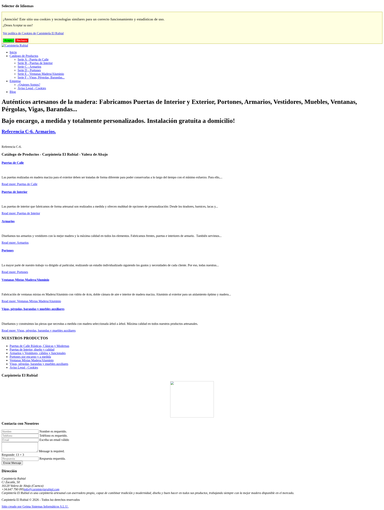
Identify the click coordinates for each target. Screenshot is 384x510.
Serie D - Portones (29, 70)
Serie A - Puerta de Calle (33, 59)
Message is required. (52, 451)
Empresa (15, 81)
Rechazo (22, 40)
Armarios (8, 221)
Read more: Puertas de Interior (21, 213)
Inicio (13, 52)
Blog (13, 91)
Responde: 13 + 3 (13, 454)
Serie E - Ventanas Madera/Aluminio (41, 74)
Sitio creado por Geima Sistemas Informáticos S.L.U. (35, 506)
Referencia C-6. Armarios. (29, 131)
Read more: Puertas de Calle (19, 184)
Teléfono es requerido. (53, 435)
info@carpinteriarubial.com (41, 489)
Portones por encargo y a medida (30, 356)
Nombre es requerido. (53, 431)
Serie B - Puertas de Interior (35, 63)
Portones (8, 250)
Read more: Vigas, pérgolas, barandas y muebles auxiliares (39, 330)
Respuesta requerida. (52, 458)
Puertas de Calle (13, 162)
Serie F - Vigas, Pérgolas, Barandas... (41, 77)
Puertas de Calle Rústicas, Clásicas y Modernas (39, 346)
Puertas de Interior (14, 192)
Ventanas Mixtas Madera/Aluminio (25, 279)
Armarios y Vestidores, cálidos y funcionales (38, 353)
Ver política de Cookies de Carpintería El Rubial (33, 33)
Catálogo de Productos (24, 56)
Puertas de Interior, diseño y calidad (32, 349)
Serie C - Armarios (29, 66)
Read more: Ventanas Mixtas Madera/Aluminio (31, 301)
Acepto (8, 40)
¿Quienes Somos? (29, 84)
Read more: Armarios (15, 242)
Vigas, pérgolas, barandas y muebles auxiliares (33, 309)
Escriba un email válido (54, 439)
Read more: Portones (15, 272)
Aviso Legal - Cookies (32, 88)
